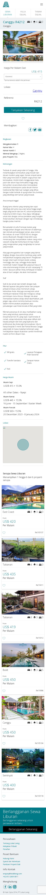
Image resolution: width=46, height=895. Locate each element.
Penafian (6, 849)
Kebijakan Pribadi (10, 846)
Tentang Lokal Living (11, 843)
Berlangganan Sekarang (23, 829)
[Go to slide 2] (41, 42)
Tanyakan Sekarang (23, 110)
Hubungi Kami (8, 858)
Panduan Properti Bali (11, 864)
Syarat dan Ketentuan (11, 861)
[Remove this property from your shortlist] (23, 118)
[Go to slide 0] (4, 42)
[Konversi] (23, 76)
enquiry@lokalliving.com (12, 873)
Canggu (37, 90)
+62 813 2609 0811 (10, 876)
